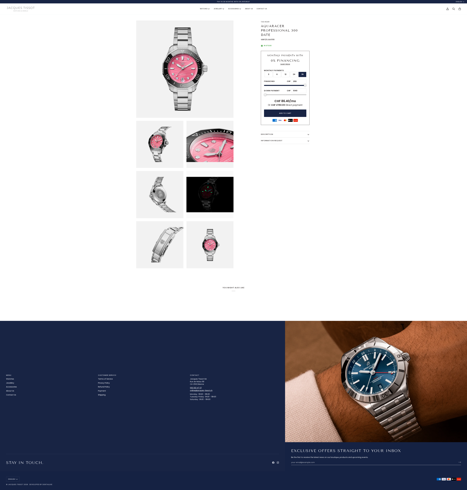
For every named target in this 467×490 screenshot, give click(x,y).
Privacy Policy (104, 383)
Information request (271, 140)
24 (294, 74)
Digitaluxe (48, 484)
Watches (10, 379)
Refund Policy (104, 387)
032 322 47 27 (196, 388)
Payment (102, 391)
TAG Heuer (265, 22)
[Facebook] (273, 463)
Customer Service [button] (107, 375)
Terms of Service (105, 379)
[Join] (459, 462)
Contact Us (11, 395)
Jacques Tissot (15, 484)
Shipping (102, 395)
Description (267, 134)
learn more (285, 64)
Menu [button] (8, 375)
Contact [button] (194, 375)
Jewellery (10, 383)
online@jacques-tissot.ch (201, 390)
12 (285, 74)
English (459, 2)
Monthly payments (274, 70)
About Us (10, 391)
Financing (269, 81)
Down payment (272, 90)
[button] (205, 8)
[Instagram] (278, 463)
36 (302, 74)
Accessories (11, 387)
